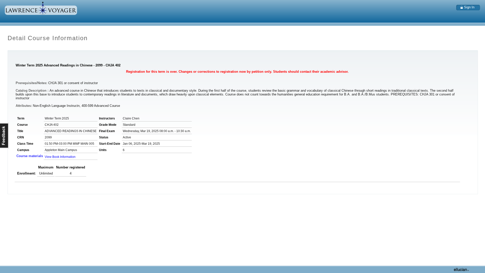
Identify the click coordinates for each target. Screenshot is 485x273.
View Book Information (60, 157)
